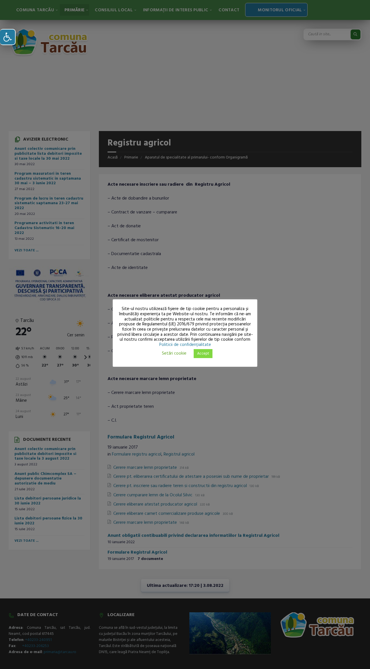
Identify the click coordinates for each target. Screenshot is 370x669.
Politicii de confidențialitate (185, 344)
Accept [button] (203, 354)
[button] (8, 37)
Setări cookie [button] (174, 353)
